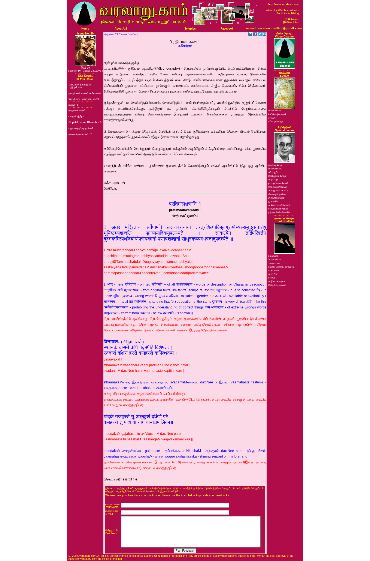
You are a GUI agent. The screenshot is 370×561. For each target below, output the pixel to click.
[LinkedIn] (264, 34)
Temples (190, 28)
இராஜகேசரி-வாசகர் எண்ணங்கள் (85, 93)
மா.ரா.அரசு (273, 179)
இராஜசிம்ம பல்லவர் (277, 285)
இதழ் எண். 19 (111, 34)
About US (121, 28)
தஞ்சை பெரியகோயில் (279, 212)
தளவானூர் (273, 255)
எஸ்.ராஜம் (273, 172)
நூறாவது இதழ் (275, 165)
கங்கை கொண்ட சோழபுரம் (281, 266)
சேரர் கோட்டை (275, 110)
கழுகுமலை (273, 270)
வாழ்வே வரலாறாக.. (277, 281)
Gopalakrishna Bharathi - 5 (85, 122)
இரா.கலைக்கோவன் (277, 187)
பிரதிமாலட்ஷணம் (77, 110)
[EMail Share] (250, 34)
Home (85, 28)
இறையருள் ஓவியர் (277, 194)
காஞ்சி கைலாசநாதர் (278, 208)
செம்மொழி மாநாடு (277, 114)
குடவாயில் (273, 201)
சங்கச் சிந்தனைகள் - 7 (80, 134)
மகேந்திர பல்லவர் (276, 197)
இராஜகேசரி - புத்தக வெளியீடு (84, 99)
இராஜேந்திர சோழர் (277, 176)
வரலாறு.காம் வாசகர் (278, 190)
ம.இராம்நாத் (185, 45)
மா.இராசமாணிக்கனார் (279, 205)
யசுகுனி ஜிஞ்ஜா (76, 116)
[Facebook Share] (255, 34)
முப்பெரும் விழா (275, 121)
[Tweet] (260, 34)
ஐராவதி (272, 118)
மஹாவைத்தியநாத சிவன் (81, 128)
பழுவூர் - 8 (73, 104)
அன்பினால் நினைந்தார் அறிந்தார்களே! (80, 86)
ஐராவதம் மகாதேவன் (278, 183)
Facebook (227, 28)
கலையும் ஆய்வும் (129, 34)
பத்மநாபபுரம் (274, 263)
